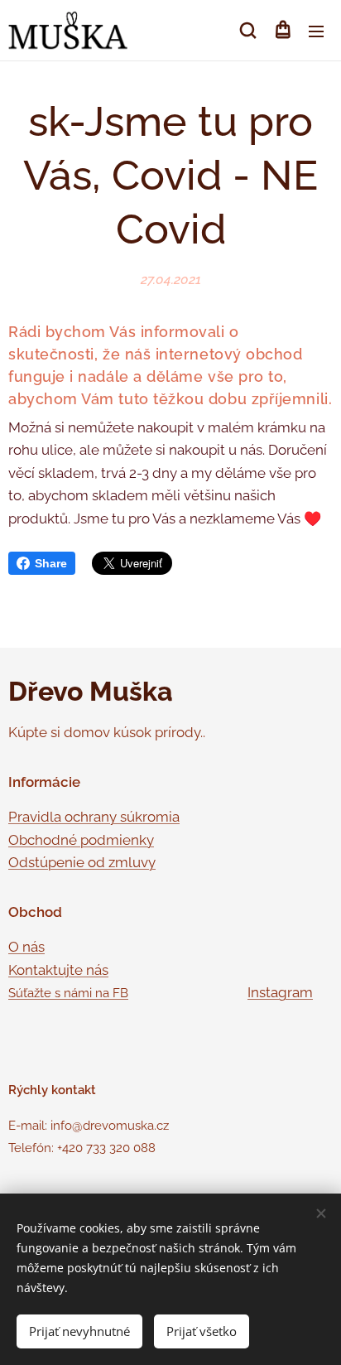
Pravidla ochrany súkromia (94, 816)
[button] (248, 30)
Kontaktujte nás (58, 970)
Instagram (280, 992)
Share (51, 563)
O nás (26, 946)
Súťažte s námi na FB (68, 993)
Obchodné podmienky (81, 840)
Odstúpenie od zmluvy (82, 862)
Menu (316, 30)
